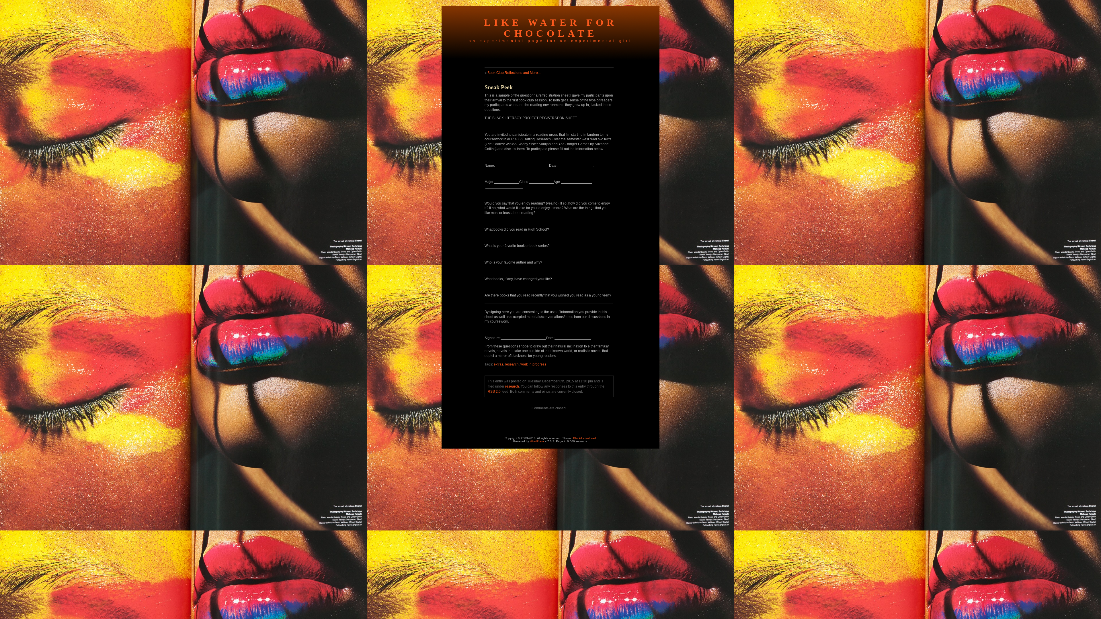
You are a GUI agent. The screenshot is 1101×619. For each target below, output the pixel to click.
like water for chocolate (550, 28)
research (512, 364)
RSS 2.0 (494, 392)
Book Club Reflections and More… (514, 73)
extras (498, 364)
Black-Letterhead (584, 438)
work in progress (533, 364)
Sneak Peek (499, 87)
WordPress (537, 441)
